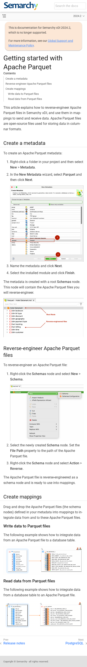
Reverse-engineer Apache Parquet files (28, 83)
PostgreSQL (74, 643)
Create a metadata (16, 78)
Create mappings (15, 88)
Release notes (14, 643)
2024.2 (77, 16)
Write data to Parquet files (23, 93)
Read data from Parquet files (25, 99)
